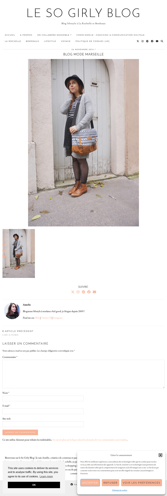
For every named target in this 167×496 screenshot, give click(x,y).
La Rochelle (13, 41)
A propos (26, 35)
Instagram (57, 317)
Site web (6, 418)
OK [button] (34, 485)
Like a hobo (17, 333)
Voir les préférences (141, 482)
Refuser (110, 482)
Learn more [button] (46, 476)
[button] (160, 455)
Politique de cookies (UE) (93, 41)
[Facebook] (152, 41)
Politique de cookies (119, 490)
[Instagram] (143, 41)
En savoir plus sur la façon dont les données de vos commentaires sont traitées (90, 439)
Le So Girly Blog (83, 14)
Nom (5, 392)
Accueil (10, 35)
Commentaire (9, 357)
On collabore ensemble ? (54, 35)
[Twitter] (138, 41)
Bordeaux (32, 41)
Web (37, 317)
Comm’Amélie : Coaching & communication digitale (110, 35)
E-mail (6, 405)
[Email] (157, 41)
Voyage (66, 41)
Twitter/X (46, 317)
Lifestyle (50, 41)
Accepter (90, 482)
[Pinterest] (147, 41)
